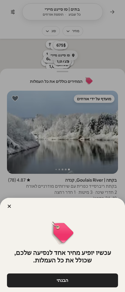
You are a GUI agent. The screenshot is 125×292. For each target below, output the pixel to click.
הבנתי (62, 280)
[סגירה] (9, 206)
